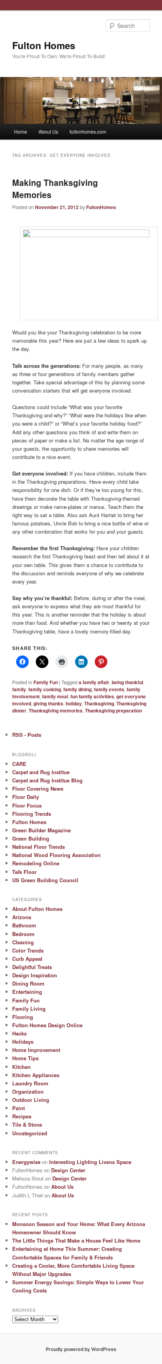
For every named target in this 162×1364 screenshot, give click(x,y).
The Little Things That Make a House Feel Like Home (76, 1240)
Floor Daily (25, 796)
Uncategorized (29, 1133)
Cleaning (23, 942)
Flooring (22, 1017)
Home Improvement (36, 1050)
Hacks (19, 1033)
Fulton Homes (43, 45)
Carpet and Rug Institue (41, 772)
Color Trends (28, 950)
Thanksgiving (99, 703)
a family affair (94, 682)
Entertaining (27, 991)
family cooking (44, 689)
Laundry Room (30, 1083)
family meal (55, 696)
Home (20, 131)
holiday (74, 703)
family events (109, 689)
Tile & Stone (27, 1124)
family (19, 689)
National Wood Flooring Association (56, 855)
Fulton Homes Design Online (47, 1025)
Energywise (26, 1162)
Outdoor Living (30, 1099)
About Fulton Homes (37, 908)
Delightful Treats (32, 967)
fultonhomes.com (88, 131)
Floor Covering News (37, 788)
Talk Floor (24, 872)
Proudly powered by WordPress (81, 1349)
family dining (77, 689)
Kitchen (21, 1066)
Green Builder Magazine (41, 830)
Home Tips (25, 1058)
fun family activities (92, 696)
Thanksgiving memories (56, 710)
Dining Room (28, 983)
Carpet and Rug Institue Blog (47, 780)
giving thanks (48, 703)
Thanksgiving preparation (113, 710)
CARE (19, 763)
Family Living (29, 1008)
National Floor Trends (38, 846)
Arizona (21, 917)
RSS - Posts (26, 734)
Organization (28, 1091)
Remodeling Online (35, 863)
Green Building (30, 838)
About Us (48, 131)
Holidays (22, 1041)
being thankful (127, 682)
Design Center (68, 1170)
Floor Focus (27, 805)
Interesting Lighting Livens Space (90, 1162)
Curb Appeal (27, 958)
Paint (18, 1108)
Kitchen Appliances (35, 1075)
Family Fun (45, 682)
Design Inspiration (34, 975)
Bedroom (23, 934)
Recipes (21, 1116)
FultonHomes (101, 207)
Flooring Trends (31, 813)
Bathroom (24, 925)
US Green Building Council (45, 880)
